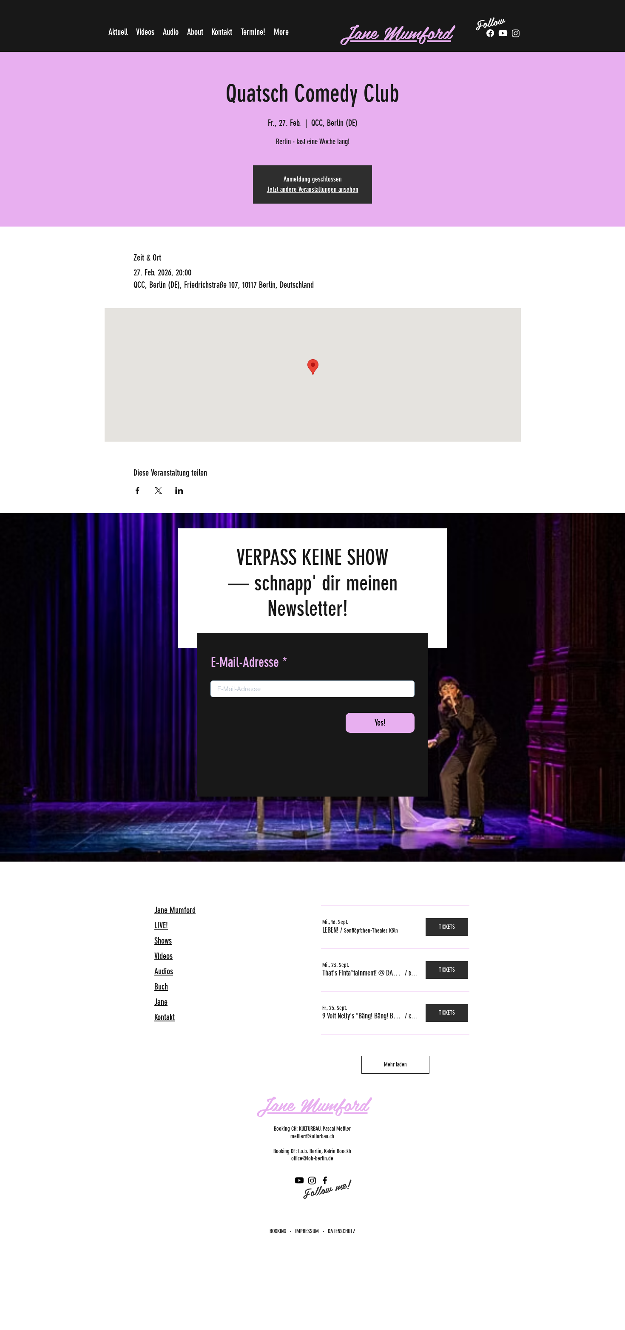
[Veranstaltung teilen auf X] (158, 490)
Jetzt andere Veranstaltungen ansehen (312, 189)
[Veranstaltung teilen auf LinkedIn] (179, 490)
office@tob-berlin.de (312, 1158)
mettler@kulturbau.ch (312, 1136)
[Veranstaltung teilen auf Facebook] (138, 490)
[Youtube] (503, 33)
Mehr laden (395, 1064)
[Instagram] (312, 1180)
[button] (330, 930)
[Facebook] (490, 33)
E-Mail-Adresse (245, 662)
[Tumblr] (516, 33)
